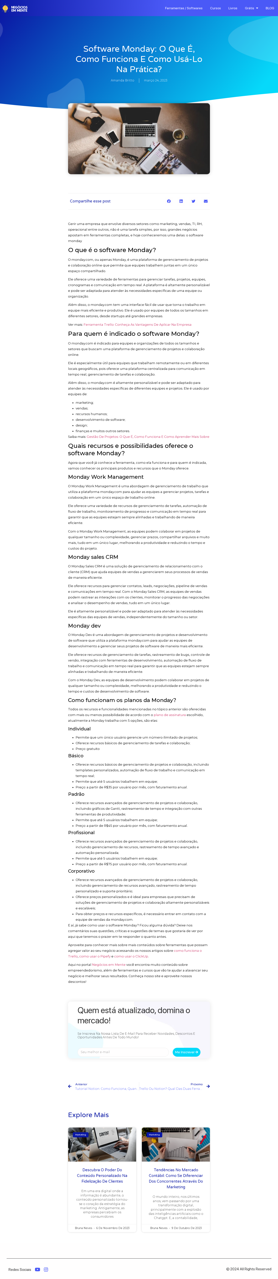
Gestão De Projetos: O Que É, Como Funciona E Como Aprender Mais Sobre (148, 437)
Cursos (215, 8)
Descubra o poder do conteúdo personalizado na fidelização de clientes (102, 1176)
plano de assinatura (170, 715)
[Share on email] (205, 201)
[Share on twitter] (193, 201)
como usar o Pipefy (95, 956)
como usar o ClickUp (131, 956)
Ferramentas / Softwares (184, 8)
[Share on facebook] (169, 201)
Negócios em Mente (109, 965)
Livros (232, 8)
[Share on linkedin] (181, 201)
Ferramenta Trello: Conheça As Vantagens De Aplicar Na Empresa (138, 324)
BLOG (270, 8)
